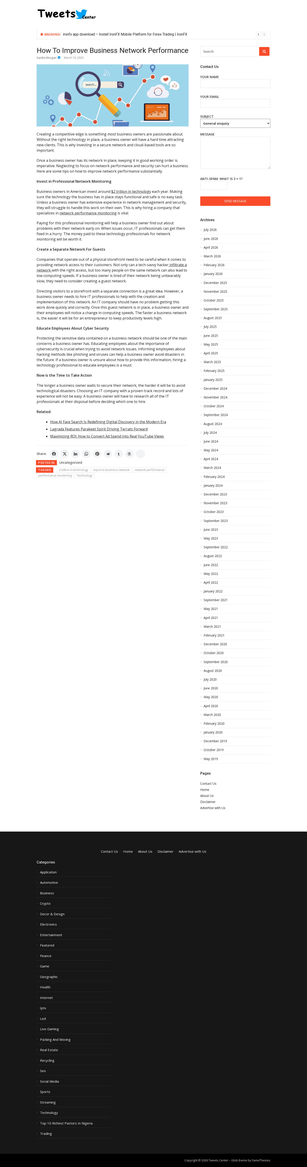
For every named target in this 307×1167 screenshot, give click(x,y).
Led (43, 1018)
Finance (45, 956)
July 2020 (210, 679)
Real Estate (49, 1050)
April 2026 (211, 247)
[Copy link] (140, 454)
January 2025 (213, 380)
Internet (46, 998)
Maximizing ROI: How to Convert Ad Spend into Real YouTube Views (107, 436)
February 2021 (214, 635)
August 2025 (213, 318)
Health (45, 987)
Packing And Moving (55, 1039)
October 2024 (214, 406)
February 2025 (214, 371)
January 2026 (213, 274)
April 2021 (211, 618)
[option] (165, 34)
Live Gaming (49, 1029)
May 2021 (211, 609)
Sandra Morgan (46, 58)
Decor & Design (52, 914)
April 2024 (211, 459)
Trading (46, 1133)
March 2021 (212, 627)
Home (204, 789)
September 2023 (216, 521)
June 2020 (211, 688)
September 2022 (216, 547)
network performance (150, 470)
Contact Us (208, 783)
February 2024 (214, 477)
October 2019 (214, 750)
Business (47, 893)
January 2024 (213, 485)
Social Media (49, 1081)
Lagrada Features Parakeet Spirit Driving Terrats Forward (99, 429)
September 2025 (216, 309)
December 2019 (215, 741)
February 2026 (214, 265)
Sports (45, 1092)
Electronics (48, 924)
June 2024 (211, 441)
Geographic (49, 977)
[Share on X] (64, 454)
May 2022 (211, 574)
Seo (43, 1071)
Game (44, 966)
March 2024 (212, 468)
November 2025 (215, 292)
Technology (84, 475)
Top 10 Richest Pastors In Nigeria (66, 1123)
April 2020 (211, 706)
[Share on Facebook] (54, 454)
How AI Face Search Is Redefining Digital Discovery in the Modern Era (108, 421)
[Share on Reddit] (108, 454)
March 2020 (212, 715)
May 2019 (211, 759)
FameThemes (261, 1160)
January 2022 (213, 591)
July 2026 (210, 230)
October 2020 (214, 653)
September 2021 (216, 600)
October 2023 (214, 512)
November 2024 (215, 397)
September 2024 (216, 415)
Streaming (48, 1102)
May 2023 (211, 538)
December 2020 (215, 644)
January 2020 (213, 732)
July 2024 (210, 433)
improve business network (111, 470)
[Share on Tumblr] (118, 454)
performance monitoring (55, 475)
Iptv (43, 1008)
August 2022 (213, 556)
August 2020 (213, 671)
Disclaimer (208, 802)
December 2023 (215, 494)
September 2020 (216, 662)
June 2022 (211, 565)
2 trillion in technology (73, 470)
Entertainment (51, 935)
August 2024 (213, 424)
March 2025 (212, 362)
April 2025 (211, 353)
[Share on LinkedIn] (75, 454)
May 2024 (211, 450)
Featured (47, 945)
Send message (235, 201)
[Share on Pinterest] (97, 454)
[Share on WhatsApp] (86, 454)
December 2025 (215, 283)
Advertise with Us (212, 808)
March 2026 (212, 256)
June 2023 (211, 530)
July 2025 (210, 327)
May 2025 (211, 344)
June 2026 (211, 239)
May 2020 (211, 697)
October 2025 (214, 300)
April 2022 (211, 582)
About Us (207, 796)
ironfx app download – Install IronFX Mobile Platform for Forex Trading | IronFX (125, 34)
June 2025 (211, 336)
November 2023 (215, 503)
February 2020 (214, 724)
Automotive (49, 882)
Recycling (47, 1060)
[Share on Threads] (129, 454)
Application (48, 872)
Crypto (45, 903)
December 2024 (215, 389)
